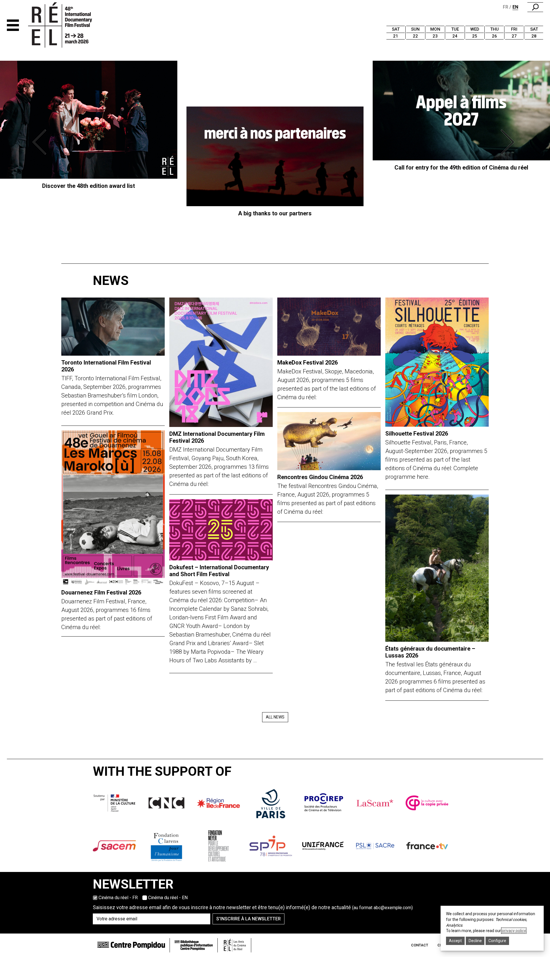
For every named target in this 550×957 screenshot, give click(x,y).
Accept (455, 940)
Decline (475, 940)
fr (505, 7)
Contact (419, 945)
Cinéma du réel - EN (168, 897)
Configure (497, 940)
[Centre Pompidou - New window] (131, 945)
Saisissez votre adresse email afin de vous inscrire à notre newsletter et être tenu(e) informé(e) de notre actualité (253, 907)
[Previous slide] (41, 142)
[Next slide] (508, 142)
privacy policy (514, 930)
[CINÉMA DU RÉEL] (69, 25)
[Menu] (13, 25)
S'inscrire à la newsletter (248, 918)
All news (275, 717)
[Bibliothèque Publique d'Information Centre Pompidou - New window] (193, 945)
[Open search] (535, 7)
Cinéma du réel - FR (118, 897)
